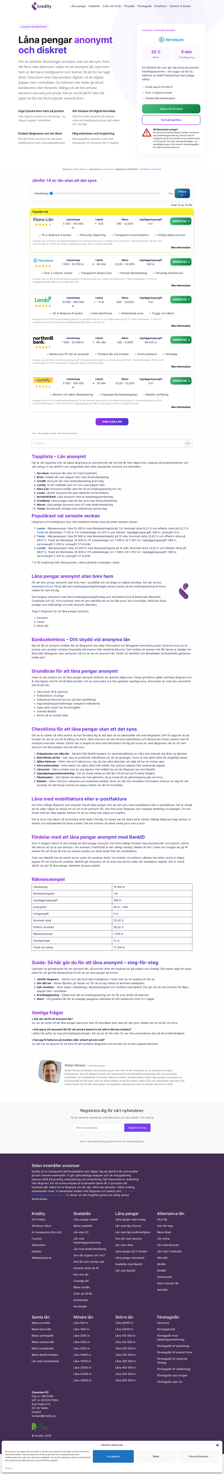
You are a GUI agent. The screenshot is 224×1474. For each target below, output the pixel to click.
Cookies (8, 1468)
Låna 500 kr (80, 1323)
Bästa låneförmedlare (45, 1355)
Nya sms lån (81, 1274)
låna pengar (48, 582)
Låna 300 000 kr (125, 1361)
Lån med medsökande (45, 1361)
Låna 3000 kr (81, 1342)
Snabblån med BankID (129, 1264)
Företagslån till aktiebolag (173, 1346)
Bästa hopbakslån (43, 1348)
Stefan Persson (80, 169)
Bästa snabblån (82, 1225)
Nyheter (36, 1251)
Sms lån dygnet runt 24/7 (89, 1255)
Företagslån (144, 6)
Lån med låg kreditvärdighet (132, 1232)
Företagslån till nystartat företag (172, 1360)
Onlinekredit (164, 1277)
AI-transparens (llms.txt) (47, 1232)
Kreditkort (160, 6)
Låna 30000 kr (82, 1380)
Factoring (163, 1323)
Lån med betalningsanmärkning (87, 1240)
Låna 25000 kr (82, 1374)
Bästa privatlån (41, 1323)
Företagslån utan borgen (172, 1375)
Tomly (41, 536)
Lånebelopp (41, 193)
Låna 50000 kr (124, 1329)
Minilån (161, 1264)
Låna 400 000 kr (125, 1367)
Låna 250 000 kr (125, 1355)
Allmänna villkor (41, 1225)
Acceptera (113, 1456)
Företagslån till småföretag (173, 1369)
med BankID (172, 843)
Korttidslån (80, 1306)
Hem (34, 433)
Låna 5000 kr (81, 1348)
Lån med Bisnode (167, 1245)
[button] (217, 1445)
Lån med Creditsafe (169, 1251)
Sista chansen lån (168, 1283)
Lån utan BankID (125, 1270)
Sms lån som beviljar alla (88, 1261)
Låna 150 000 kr (125, 1342)
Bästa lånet (164, 1232)
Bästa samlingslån (43, 1335)
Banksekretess (172, 645)
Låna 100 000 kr (125, 1335)
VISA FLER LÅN (112, 421)
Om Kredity (39, 1219)
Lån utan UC (81, 1232)
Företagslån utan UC (170, 1382)
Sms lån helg (165, 1225)
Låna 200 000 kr (125, 1348)
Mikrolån (162, 1257)
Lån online (163, 1238)
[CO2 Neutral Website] (40, 1425)
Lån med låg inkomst (128, 1225)
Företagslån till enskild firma (174, 1352)
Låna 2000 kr (81, 1335)
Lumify (41, 548)
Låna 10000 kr (82, 1355)
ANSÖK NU (180, 221)
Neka (156, 1456)
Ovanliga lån (81, 1280)
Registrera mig (137, 1127)
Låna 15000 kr (82, 1361)
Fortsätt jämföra (171, 120)
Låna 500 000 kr (125, 1374)
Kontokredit (80, 1300)
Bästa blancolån (41, 1329)
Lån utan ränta (124, 1245)
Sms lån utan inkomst (128, 1238)
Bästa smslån (81, 1287)
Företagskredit (166, 1329)
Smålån (161, 1270)
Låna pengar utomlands (129, 1257)
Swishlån (162, 1289)
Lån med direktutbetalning (89, 1249)
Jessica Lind (107, 169)
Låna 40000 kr (124, 1323)
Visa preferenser (199, 1456)
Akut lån (162, 1219)
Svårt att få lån (82, 1293)
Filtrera (182, 191)
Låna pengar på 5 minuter (131, 1251)
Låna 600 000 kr (125, 1380)
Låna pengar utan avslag (130, 1219)
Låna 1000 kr (81, 1329)
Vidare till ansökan (171, 108)
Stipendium (39, 1245)
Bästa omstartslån (43, 1342)
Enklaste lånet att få (85, 1268)
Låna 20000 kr (82, 1367)
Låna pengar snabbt (47, 433)
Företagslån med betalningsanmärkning (170, 1337)
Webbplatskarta (41, 1257)
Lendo (41, 528)
